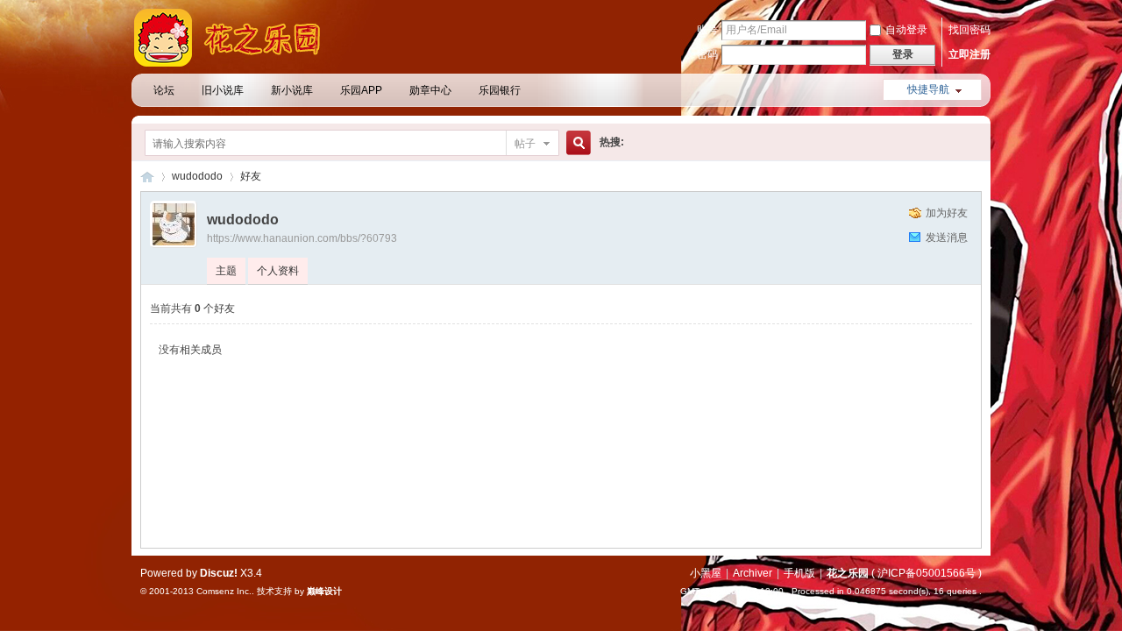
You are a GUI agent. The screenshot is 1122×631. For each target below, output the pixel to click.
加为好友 (947, 213)
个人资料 (278, 271)
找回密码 (969, 30)
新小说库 (292, 90)
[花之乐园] (236, 63)
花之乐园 (147, 176)
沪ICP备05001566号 (926, 573)
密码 (707, 54)
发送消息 (947, 237)
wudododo (197, 176)
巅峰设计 (324, 591)
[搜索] (576, 143)
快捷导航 (928, 89)
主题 (226, 271)
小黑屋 (705, 573)
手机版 (799, 573)
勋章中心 (430, 90)
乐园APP (361, 90)
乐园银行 (500, 90)
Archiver (752, 573)
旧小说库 (223, 90)
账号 (707, 30)
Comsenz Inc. (224, 591)
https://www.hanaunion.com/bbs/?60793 (302, 238)
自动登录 (906, 30)
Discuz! (219, 573)
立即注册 (969, 54)
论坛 (163, 90)
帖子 (525, 144)
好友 (250, 176)
